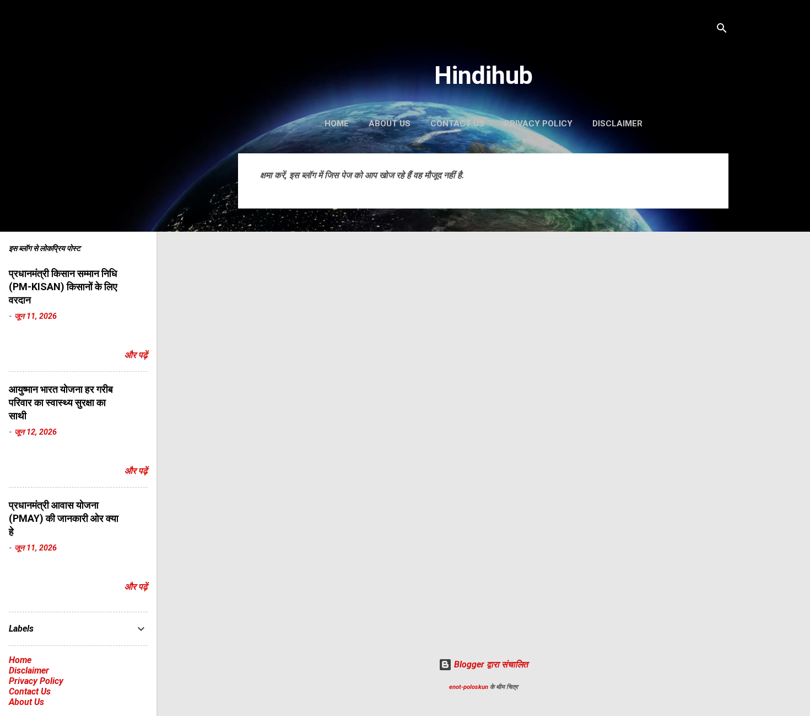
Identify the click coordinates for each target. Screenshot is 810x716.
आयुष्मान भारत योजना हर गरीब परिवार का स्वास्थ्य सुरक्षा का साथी (61, 402)
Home (337, 124)
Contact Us (457, 124)
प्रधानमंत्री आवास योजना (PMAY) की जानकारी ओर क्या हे (63, 518)
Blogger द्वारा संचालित (490, 664)
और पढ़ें (136, 355)
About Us (390, 124)
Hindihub (483, 75)
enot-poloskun (468, 687)
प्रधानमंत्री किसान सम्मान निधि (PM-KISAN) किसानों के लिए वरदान (63, 287)
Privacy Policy (538, 124)
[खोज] (721, 30)
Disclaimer (617, 124)
